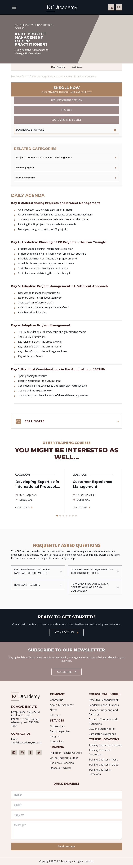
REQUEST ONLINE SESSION (66, 100)
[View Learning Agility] (66, 167)
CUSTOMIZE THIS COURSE (66, 119)
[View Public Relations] (66, 177)
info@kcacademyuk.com (26, 742)
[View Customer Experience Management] (95, 491)
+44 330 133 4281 (30, 718)
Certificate (77, 67)
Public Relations (31, 76)
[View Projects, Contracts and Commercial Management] (66, 157)
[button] (57, 515)
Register (66, 110)
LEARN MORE (22, 507)
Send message (66, 846)
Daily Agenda (58, 67)
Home (15, 76)
